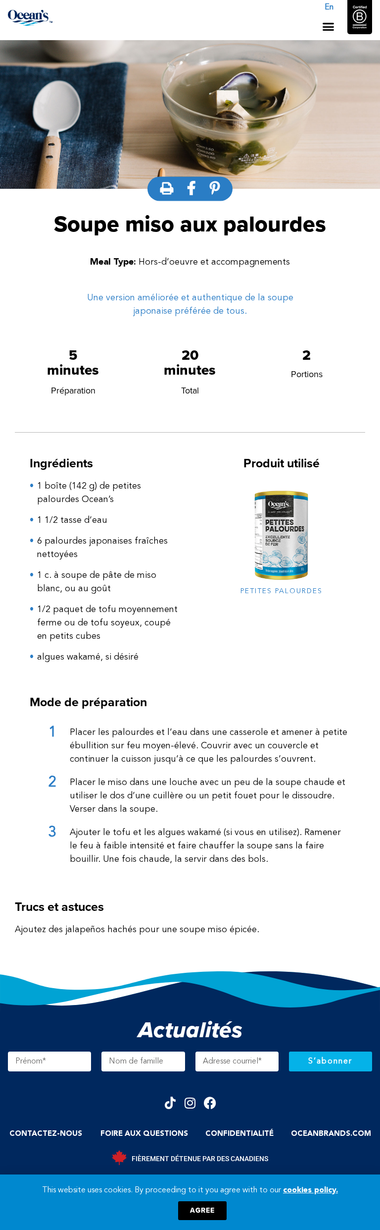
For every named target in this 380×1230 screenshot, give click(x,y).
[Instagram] (190, 1103)
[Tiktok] (170, 1103)
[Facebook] (210, 1103)
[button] (328, 26)
